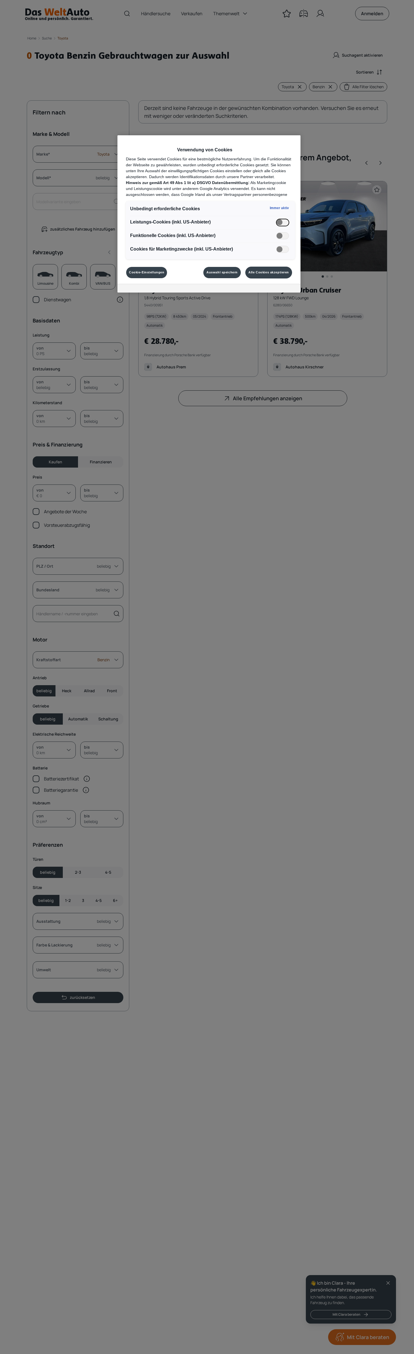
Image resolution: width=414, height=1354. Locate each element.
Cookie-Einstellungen (146, 272)
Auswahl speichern (222, 272)
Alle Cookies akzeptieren (268, 272)
